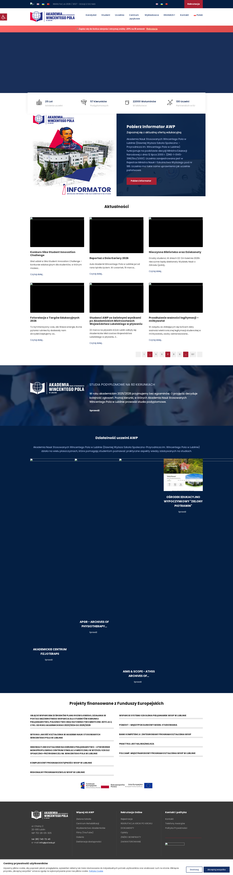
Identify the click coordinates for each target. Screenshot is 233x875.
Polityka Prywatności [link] (176, 828)
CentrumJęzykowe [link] (134, 16)
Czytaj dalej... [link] (37, 274)
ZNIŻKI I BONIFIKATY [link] (131, 837)
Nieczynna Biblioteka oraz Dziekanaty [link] (175, 252)
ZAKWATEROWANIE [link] (131, 841)
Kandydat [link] (91, 15)
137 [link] (192, 354)
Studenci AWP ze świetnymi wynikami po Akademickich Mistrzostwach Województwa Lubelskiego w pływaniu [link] (116, 321)
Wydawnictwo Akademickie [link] (90, 828)
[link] (3, 16)
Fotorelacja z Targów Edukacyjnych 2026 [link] (54, 319)
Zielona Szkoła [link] (83, 819)
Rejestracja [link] (127, 819)
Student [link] (105, 15)
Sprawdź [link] (49, 659)
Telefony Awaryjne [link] (175, 823)
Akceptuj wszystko (217, 869)
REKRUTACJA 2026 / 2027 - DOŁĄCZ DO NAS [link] (74, 4)
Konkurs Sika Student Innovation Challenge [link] (52, 253)
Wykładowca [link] (152, 15)
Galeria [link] (80, 837)
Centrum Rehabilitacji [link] (87, 823)
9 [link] (179, 354)
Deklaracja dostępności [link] (88, 841)
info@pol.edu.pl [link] (47, 842)
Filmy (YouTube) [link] (84, 832)
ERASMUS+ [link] (169, 15)
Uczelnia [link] (119, 15)
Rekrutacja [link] (193, 4)
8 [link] (173, 354)
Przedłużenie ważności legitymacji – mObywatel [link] (174, 319)
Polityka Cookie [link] (96, 871)
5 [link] (156, 354)
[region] (116, 867)
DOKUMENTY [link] (127, 828)
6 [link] (161, 354)
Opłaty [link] (124, 832)
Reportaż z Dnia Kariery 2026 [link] (109, 258)
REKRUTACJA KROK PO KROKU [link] (136, 823)
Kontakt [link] (184, 15)
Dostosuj (194, 869)
